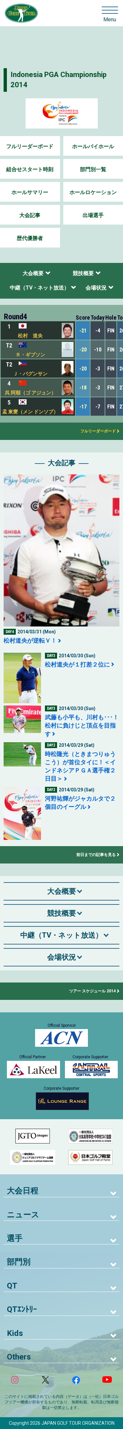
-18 (83, 388)
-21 (83, 330)
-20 (83, 350)
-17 (83, 407)
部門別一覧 (93, 169)
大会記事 (29, 215)
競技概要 (83, 273)
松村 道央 (30, 336)
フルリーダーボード (29, 146)
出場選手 (93, 215)
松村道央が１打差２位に (77, 664)
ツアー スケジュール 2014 (92, 991)
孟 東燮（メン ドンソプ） (30, 412)
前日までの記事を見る (96, 854)
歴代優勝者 (30, 238)
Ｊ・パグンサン (30, 374)
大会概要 (33, 273)
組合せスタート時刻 (29, 169)
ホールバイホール (93, 146)
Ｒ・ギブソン (30, 355)
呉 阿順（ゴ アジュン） (30, 393)
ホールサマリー (29, 192)
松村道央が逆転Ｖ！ (30, 640)
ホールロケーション (93, 192)
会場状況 (96, 288)
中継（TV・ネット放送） (39, 288)
